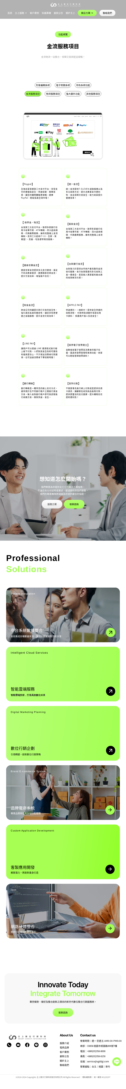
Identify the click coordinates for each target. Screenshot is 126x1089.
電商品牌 (64, 1047)
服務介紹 (64, 1043)
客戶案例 (64, 1051)
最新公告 (64, 1056)
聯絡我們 (64, 1065)
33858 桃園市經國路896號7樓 (102, 1045)
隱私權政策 (87, 1077)
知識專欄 (46, 12)
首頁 (10, 12)
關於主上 (64, 1060)
